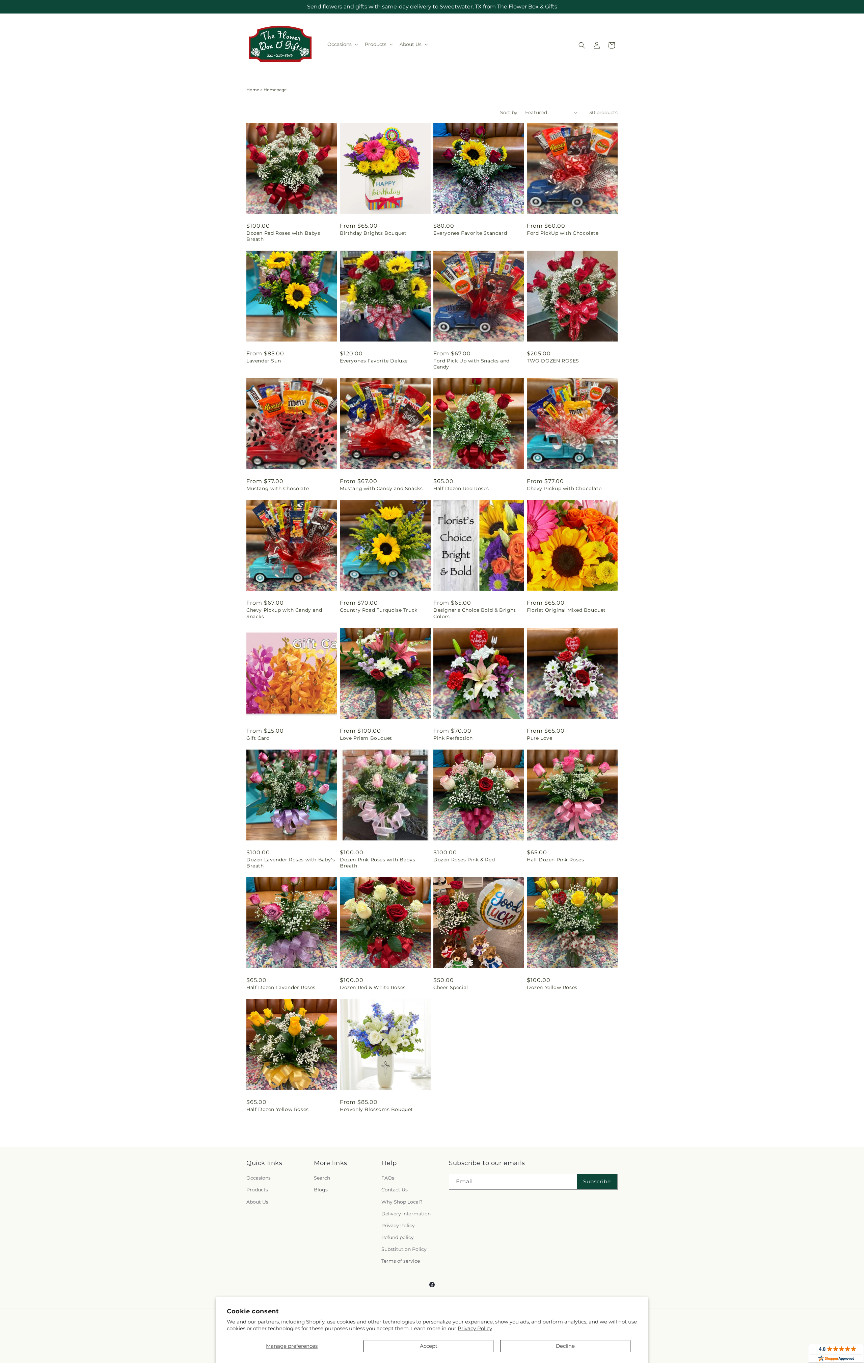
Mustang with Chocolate (277, 488)
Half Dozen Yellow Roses (277, 1109)
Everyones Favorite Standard (470, 233)
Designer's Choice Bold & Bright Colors (474, 613)
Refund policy (397, 1237)
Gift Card (257, 738)
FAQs (387, 1178)
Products (257, 1190)
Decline (565, 1346)
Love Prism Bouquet (366, 738)
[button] (342, 44)
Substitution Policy (404, 1249)
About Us (257, 1202)
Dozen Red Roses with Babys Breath (283, 236)
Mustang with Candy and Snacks (381, 488)
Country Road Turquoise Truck (378, 610)
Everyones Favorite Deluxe (374, 361)
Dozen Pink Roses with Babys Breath (377, 863)
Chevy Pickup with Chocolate (564, 488)
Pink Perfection (453, 738)
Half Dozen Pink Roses (555, 860)
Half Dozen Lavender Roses (281, 987)
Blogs (321, 1190)
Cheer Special (450, 987)
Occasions (258, 1178)
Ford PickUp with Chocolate (563, 233)
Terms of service (400, 1261)
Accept (428, 1346)
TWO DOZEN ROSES (553, 361)
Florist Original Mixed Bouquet (566, 610)
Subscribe (597, 1181)
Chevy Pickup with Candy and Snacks (284, 613)
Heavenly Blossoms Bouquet (376, 1109)
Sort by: (509, 112)
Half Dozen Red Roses (461, 488)
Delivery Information (406, 1214)
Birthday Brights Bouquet (373, 233)
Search (322, 1178)
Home (252, 89)
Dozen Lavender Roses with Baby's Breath (290, 863)
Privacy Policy (475, 1328)
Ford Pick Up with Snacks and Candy (471, 364)
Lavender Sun (263, 361)
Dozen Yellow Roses (552, 987)
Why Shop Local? (402, 1202)
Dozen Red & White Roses (373, 987)
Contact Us (394, 1190)
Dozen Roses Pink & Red (464, 860)
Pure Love (539, 738)
